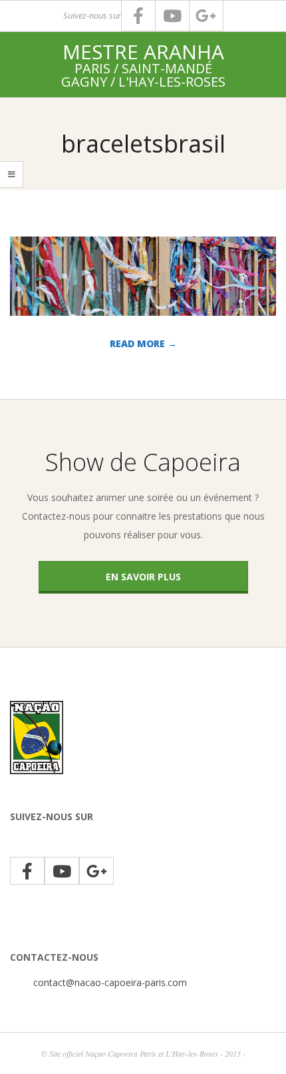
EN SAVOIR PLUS (143, 576)
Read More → (143, 343)
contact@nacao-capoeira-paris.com (110, 982)
